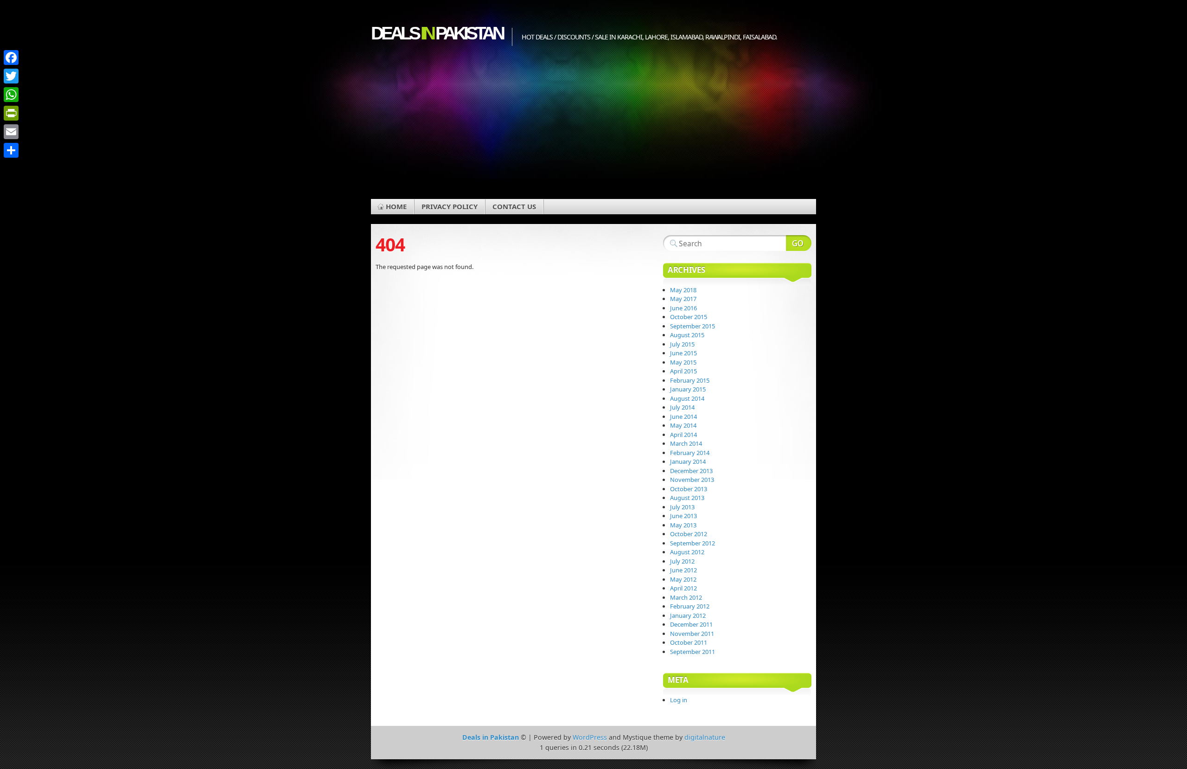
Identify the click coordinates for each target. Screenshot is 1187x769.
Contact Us (514, 206)
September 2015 (692, 326)
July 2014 (682, 407)
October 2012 (688, 534)
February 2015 (689, 380)
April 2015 (683, 371)
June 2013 (683, 516)
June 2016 (683, 308)
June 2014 (683, 416)
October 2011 (688, 642)
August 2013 (687, 497)
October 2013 (688, 489)
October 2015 (688, 317)
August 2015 (687, 335)
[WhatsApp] (11, 94)
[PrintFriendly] (11, 113)
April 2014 (683, 434)
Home (396, 206)
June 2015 (683, 353)
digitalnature (704, 737)
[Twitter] (11, 76)
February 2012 (689, 606)
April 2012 (683, 588)
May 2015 (683, 362)
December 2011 (691, 624)
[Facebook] (11, 57)
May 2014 (683, 425)
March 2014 (686, 443)
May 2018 (683, 290)
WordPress (590, 737)
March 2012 (686, 597)
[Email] (11, 131)
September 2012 (692, 543)
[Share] (11, 150)
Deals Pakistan (437, 33)
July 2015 (682, 344)
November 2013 (692, 479)
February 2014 (689, 453)
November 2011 (692, 633)
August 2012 (687, 552)
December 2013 (691, 471)
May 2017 (683, 299)
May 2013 (683, 525)
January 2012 (688, 615)
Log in (678, 700)
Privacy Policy (449, 206)
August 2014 (687, 398)
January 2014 (688, 461)
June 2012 (683, 570)
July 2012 (682, 561)
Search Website (798, 243)
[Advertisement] (593, 129)
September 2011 (692, 651)
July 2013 (682, 507)
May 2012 (683, 579)
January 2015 (688, 389)
